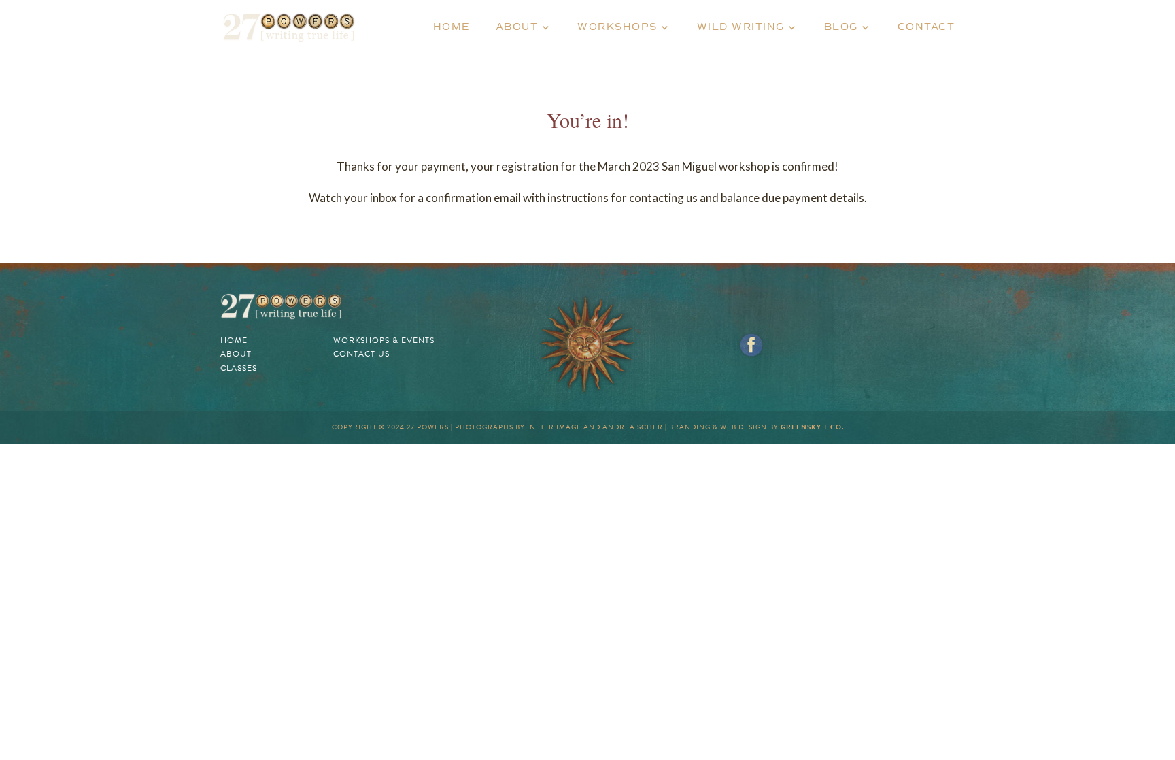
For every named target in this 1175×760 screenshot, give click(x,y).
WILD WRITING (741, 27)
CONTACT (926, 27)
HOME (451, 27)
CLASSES (238, 368)
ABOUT (517, 27)
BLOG (841, 27)
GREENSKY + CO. (812, 427)
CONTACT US (361, 354)
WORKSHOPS (617, 27)
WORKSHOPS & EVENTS (384, 340)
